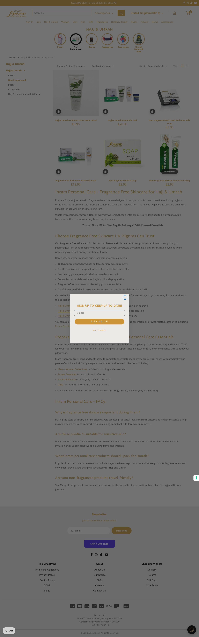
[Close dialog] (125, 297)
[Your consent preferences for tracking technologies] (196, 478)
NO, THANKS (99, 330)
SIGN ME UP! (99, 321)
